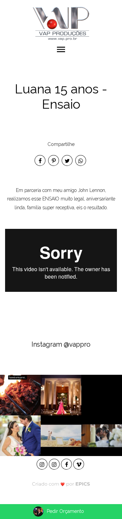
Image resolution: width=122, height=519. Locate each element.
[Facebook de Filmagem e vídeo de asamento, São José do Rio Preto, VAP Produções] (67, 463)
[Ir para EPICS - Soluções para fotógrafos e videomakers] (61, 484)
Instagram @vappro (61, 344)
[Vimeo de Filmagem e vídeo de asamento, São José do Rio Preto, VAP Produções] (79, 463)
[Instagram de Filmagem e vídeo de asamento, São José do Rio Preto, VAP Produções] (43, 463)
